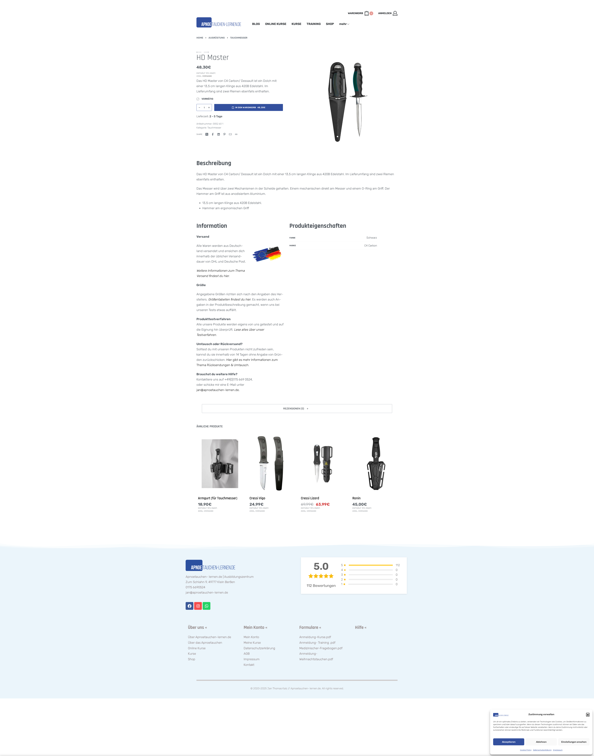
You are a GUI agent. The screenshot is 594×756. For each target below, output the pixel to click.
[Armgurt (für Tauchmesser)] (220, 463)
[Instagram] (198, 606)
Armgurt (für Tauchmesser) (217, 498)
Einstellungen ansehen (573, 742)
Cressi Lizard (310, 498)
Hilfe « (360, 627)
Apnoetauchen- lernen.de (306, 688)
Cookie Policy (526, 750)
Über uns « (197, 627)
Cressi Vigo (257, 498)
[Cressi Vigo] (271, 463)
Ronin (356, 498)
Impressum (558, 750)
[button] (587, 714)
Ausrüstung (217, 37)
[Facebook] (189, 606)
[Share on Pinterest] (224, 134)
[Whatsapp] (206, 606)
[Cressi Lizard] (323, 463)
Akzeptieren (508, 742)
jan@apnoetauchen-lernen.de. (218, 390)
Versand (207, 76)
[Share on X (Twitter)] (206, 134)
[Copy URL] (236, 134)
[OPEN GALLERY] (347, 101)
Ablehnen (541, 742)
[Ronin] (374, 463)
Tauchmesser (238, 37)
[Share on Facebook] (212, 134)
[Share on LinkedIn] (218, 134)
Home (199, 37)
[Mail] (230, 134)
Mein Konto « (255, 627)
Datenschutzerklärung (542, 750)
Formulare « (310, 627)
